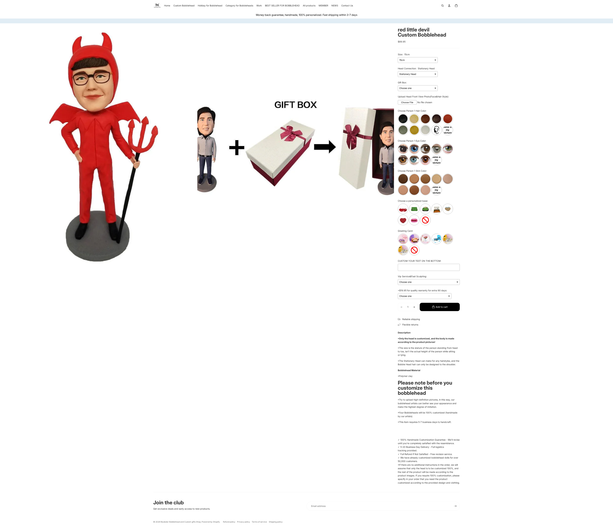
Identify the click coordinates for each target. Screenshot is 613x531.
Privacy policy (243, 522)
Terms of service (259, 522)
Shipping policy (276, 522)
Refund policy (229, 522)
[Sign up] (455, 506)
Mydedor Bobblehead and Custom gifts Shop (181, 522)
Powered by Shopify (211, 522)
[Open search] (442, 5)
